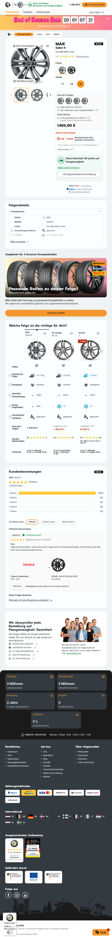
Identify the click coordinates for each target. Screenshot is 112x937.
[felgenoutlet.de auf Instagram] (17, 895)
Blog (45, 759)
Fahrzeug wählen (24, 34)
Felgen (39, 34)
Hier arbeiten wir (73, 653)
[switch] (10, 932)
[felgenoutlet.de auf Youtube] (25, 895)
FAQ (45, 752)
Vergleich (28, 12)
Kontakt (46, 762)
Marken (46, 776)
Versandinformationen (53, 769)
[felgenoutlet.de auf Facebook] (8, 895)
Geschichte (83, 755)
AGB (9, 755)
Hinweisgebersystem (16, 762)
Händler (46, 766)
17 (62, 84)
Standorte (82, 759)
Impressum (12, 752)
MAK (48, 34)
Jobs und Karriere (86, 762)
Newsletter (48, 755)
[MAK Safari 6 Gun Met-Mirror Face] (62, 70)
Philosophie (83, 752)
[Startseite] (9, 34)
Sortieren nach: (16, 521)
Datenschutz (13, 759)
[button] (56, 212)
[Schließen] (107, 19)
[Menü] (14, 914)
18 (71, 84)
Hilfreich (17, 586)
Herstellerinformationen (18, 766)
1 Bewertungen (82, 56)
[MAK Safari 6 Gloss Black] (72, 70)
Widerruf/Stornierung (52, 773)
